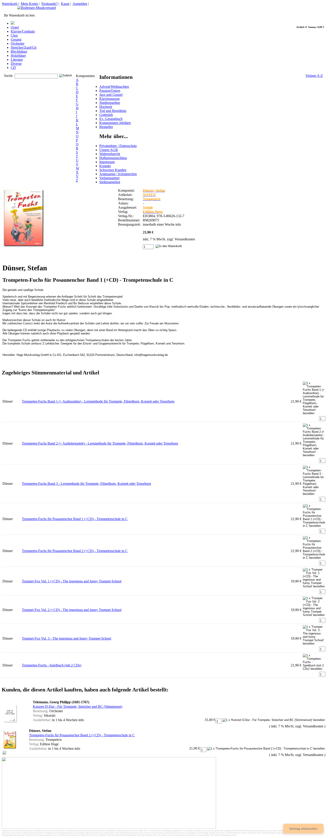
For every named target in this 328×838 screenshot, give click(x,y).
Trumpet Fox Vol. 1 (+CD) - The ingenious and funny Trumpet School (71, 581)
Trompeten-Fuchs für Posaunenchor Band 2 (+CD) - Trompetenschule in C (75, 551)
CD (13, 67)
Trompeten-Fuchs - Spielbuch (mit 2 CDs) (51, 665)
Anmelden (80, 4)
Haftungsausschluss (113, 158)
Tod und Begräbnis (112, 111)
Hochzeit (105, 107)
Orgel (15, 27)
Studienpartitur (109, 103)
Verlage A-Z (314, 76)
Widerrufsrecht (109, 154)
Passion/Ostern (109, 90)
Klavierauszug (109, 99)
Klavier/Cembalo (23, 31)
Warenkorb (9, 4)
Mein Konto (29, 4)
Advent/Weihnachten (114, 86)
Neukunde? (49, 4)
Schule (148, 207)
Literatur (17, 59)
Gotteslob (106, 115)
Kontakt (105, 166)
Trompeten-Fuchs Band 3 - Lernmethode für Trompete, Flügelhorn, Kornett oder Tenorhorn (86, 483)
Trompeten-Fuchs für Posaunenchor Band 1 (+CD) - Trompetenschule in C (75, 519)
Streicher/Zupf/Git (23, 47)
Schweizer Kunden (112, 170)
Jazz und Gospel (110, 95)
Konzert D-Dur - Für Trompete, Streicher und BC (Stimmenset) (77, 706)
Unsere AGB (108, 150)
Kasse (65, 4)
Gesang (16, 39)
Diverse (16, 63)
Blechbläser (19, 51)
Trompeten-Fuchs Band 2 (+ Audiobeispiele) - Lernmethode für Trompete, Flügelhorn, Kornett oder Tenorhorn (100, 443)
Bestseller (106, 127)
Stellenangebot (109, 182)
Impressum (107, 162)
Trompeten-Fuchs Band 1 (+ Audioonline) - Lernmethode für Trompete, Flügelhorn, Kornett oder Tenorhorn (98, 401)
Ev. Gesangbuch (110, 119)
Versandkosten (184, 239)
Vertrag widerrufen (303, 828)
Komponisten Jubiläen (115, 123)
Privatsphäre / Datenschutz (118, 146)
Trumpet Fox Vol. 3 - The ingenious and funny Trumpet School (66, 638)
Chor (14, 35)
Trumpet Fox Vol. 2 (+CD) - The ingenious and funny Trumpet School (71, 610)
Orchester (17, 43)
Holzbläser (18, 55)
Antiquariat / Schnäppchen (118, 174)
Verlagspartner (109, 178)
